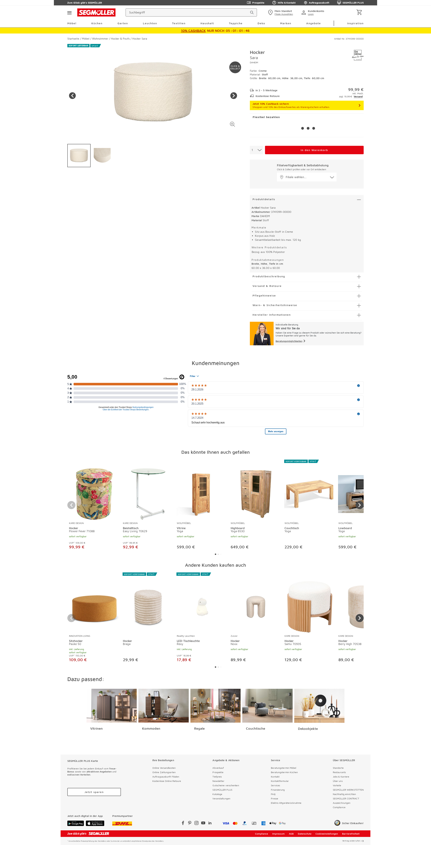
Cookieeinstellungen (327, 833)
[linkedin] (210, 823)
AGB (291, 833)
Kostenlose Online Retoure (166, 781)
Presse (274, 798)
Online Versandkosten (164, 767)
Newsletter (218, 781)
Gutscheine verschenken (225, 785)
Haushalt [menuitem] (207, 23)
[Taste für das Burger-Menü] (69, 12)
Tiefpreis (217, 776)
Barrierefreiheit (350, 833)
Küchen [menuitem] (97, 23)
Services (275, 785)
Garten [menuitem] (123, 23)
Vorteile (337, 785)
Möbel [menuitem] (71, 23)
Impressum (278, 833)
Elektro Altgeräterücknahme (286, 802)
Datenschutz (304, 833)
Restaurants (339, 772)
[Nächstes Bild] (233, 95)
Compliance (339, 807)
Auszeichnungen (341, 802)
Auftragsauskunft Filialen (165, 776)
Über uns (338, 781)
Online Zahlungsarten (164, 772)
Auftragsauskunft (319, 2)
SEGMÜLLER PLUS (353, 2)
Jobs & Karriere (341, 776)
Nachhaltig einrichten (344, 794)
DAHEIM (254, 62)
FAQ (273, 794)
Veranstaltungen (221, 798)
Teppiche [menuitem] (236, 23)
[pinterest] (190, 823)
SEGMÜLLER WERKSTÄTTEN (348, 789)
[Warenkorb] (360, 12)
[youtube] (203, 823)
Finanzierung (278, 789)
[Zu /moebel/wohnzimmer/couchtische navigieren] (267, 706)
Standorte (338, 767)
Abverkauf (218, 767)
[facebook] (183, 823)
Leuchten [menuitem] (150, 23)
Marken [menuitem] (285, 23)
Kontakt (275, 776)
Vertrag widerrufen (351, 840)
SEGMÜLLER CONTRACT (346, 798)
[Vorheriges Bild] (72, 95)
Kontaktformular (280, 781)
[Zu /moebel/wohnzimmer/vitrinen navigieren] (112, 706)
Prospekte (258, 2)
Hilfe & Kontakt (286, 2)
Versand (358, 96)
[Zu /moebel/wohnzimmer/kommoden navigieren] (163, 706)
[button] (232, 124)
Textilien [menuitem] (179, 23)
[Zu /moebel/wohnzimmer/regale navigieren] (215, 706)
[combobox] (256, 150)
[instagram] (196, 823)
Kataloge (217, 794)
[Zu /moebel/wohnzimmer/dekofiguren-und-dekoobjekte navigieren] (319, 706)
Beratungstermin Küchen (284, 772)
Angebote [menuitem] (313, 23)
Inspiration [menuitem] (355, 23)
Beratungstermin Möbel (283, 767)
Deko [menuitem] (261, 23)
